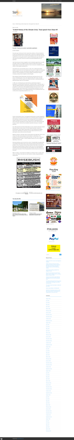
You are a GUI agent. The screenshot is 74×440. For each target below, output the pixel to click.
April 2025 (48, 330)
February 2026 (48, 310)
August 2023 (48, 370)
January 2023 (48, 384)
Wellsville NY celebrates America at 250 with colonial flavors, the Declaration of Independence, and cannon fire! (53, 291)
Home (14, 23)
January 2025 (48, 336)
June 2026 (48, 302)
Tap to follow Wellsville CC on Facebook (53, 190)
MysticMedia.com (20, 438)
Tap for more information (50, 153)
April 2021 (48, 426)
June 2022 (48, 398)
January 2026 (48, 312)
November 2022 (49, 388)
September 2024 (49, 344)
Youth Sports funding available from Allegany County (52, 270)
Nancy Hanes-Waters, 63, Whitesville (52, 288)
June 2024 (48, 350)
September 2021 (49, 416)
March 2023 (48, 380)
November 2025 (49, 316)
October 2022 (48, 390)
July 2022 (47, 396)
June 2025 (48, 326)
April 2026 (48, 306)
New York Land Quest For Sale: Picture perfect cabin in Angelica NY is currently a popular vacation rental (53, 274)
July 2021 (47, 420)
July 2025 (47, 324)
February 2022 (48, 406)
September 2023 (49, 368)
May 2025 (47, 328)
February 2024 (48, 358)
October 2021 (48, 414)
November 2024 (49, 340)
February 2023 (48, 382)
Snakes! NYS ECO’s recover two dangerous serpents (53, 261)
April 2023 (48, 378)
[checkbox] (1, 438)
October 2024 (48, 342)
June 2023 (48, 374)
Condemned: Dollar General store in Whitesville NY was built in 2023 (35, 214)
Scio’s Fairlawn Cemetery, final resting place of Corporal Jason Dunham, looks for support (20, 215)
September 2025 (49, 320)
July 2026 (47, 300)
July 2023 (47, 372)
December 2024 (49, 338)
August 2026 (48, 298)
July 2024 (47, 348)
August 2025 (48, 322)
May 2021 (47, 424)
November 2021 (49, 412)
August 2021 (48, 418)
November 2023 (49, 364)
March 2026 (48, 308)
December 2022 (49, 386)
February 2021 (48, 430)
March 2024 (48, 356)
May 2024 (47, 352)
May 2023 (47, 376)
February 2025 (48, 334)
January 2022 (48, 408)
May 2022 (47, 400)
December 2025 (49, 314)
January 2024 (48, 360)
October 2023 (48, 366)
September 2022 (49, 392)
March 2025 (48, 332)
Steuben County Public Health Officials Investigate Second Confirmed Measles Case (53, 278)
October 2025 (48, 318)
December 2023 (49, 362)
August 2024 (48, 346)
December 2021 (49, 410)
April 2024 (48, 354)
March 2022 (48, 404)
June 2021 (48, 422)
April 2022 (48, 402)
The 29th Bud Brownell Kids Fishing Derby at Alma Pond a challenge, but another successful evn (53, 282)
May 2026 (47, 304)
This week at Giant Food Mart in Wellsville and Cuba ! (53, 286)
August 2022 (48, 394)
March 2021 (48, 428)
